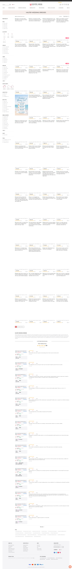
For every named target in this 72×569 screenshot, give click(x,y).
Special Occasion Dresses (54, 559)
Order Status (24, 546)
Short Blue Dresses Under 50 (27, 531)
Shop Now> (25, 352)
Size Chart (38, 545)
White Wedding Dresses (18, 531)
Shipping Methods (25, 545)
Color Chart (38, 546)
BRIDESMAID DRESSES (22, 7)
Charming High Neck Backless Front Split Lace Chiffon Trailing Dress (53, 167)
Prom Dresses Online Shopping (52, 531)
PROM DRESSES (41, 7)
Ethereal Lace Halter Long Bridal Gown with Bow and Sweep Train (53, 141)
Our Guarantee (10, 546)
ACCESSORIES (61, 7)
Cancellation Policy (25, 549)
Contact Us (9, 547)
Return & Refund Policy (11, 548)
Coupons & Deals (39, 549)
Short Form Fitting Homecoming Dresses (20, 534)
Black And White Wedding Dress (32, 534)
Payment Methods (25, 547)
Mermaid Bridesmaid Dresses (29, 536)
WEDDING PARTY (32, 7)
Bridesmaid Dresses (42, 559)
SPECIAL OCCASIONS (51, 7)
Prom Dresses (48, 559)
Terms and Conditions (11, 549)
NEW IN (68, 7)
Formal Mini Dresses (44, 531)
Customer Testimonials (11, 552)
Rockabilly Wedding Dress (61, 534)
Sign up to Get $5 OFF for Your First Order (36, 0)
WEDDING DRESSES (11, 7)
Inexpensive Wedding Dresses (62, 531)
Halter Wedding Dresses (37, 536)
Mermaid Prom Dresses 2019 (36, 531)
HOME (4, 7)
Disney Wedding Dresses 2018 (19, 536)
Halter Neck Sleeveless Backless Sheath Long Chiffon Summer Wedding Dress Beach (42, 320)
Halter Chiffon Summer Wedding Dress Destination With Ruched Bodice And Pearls (41, 167)
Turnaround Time (25, 548)
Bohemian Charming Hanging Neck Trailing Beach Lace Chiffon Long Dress (54, 294)
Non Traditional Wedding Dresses (52, 534)
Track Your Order (39, 548)
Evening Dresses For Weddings (42, 534)
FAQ (37, 547)
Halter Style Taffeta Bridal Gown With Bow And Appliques (51, 269)
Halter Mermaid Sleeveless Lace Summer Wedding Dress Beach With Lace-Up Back (55, 218)
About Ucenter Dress (11, 545)
